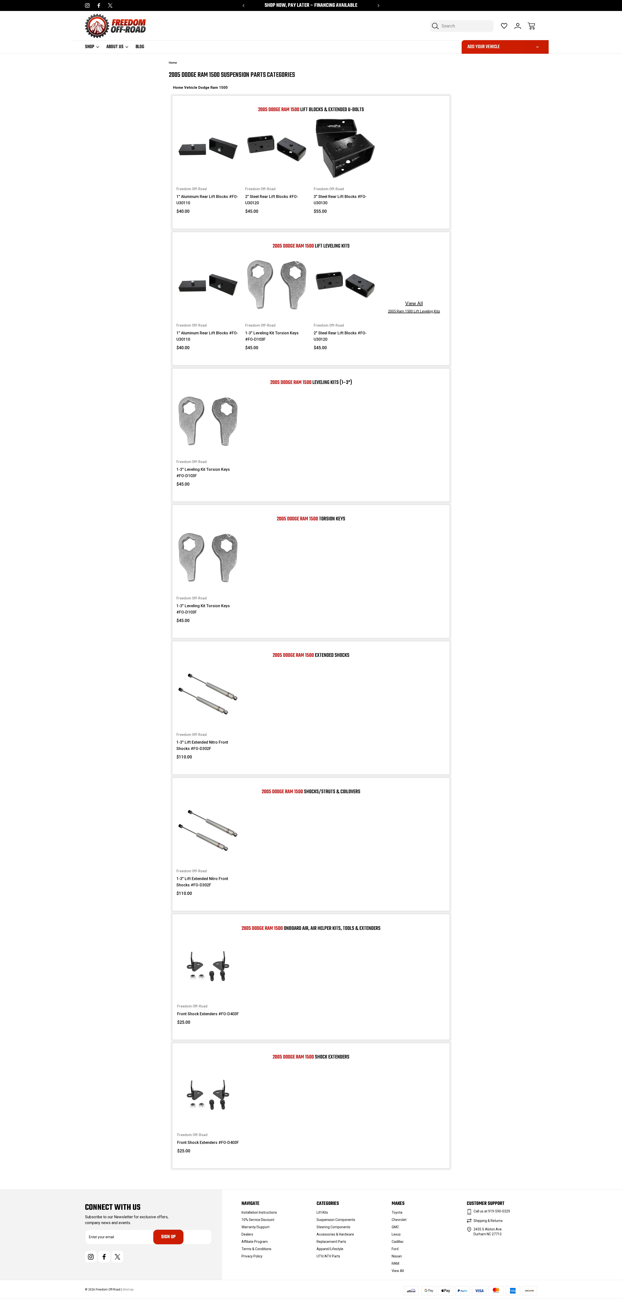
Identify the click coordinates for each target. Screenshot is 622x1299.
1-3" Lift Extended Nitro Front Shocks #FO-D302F (202, 745)
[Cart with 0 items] (531, 26)
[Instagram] (87, 5)
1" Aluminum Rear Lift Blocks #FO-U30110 (207, 199)
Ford (395, 1249)
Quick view (216, 136)
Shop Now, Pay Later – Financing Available (311, 5)
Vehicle (191, 87)
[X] (110, 5)
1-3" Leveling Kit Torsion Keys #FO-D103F (272, 336)
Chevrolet (399, 1220)
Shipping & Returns (488, 1221)
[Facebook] (98, 5)
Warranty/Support (255, 1227)
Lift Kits (322, 1212)
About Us (114, 47)
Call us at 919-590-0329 (492, 1211)
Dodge (204, 87)
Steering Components (333, 1227)
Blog (140, 47)
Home (178, 87)
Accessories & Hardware (335, 1234)
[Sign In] (517, 26)
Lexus (396, 1234)
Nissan (397, 1256)
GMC (395, 1227)
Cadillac (398, 1242)
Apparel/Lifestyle (330, 1249)
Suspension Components (336, 1220)
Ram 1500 (219, 87)
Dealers (247, 1234)
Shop (89, 47)
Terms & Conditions (256, 1249)
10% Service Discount (258, 1220)
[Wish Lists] (504, 26)
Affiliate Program (255, 1242)
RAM (395, 1263)
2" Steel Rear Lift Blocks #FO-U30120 (271, 199)
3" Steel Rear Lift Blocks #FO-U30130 (340, 199)
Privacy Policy (252, 1256)
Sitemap (127, 1289)
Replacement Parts (331, 1242)
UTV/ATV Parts (328, 1256)
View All (398, 1271)
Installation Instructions (259, 1212)
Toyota (397, 1212)
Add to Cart (208, 169)
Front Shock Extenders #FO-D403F (208, 1014)
